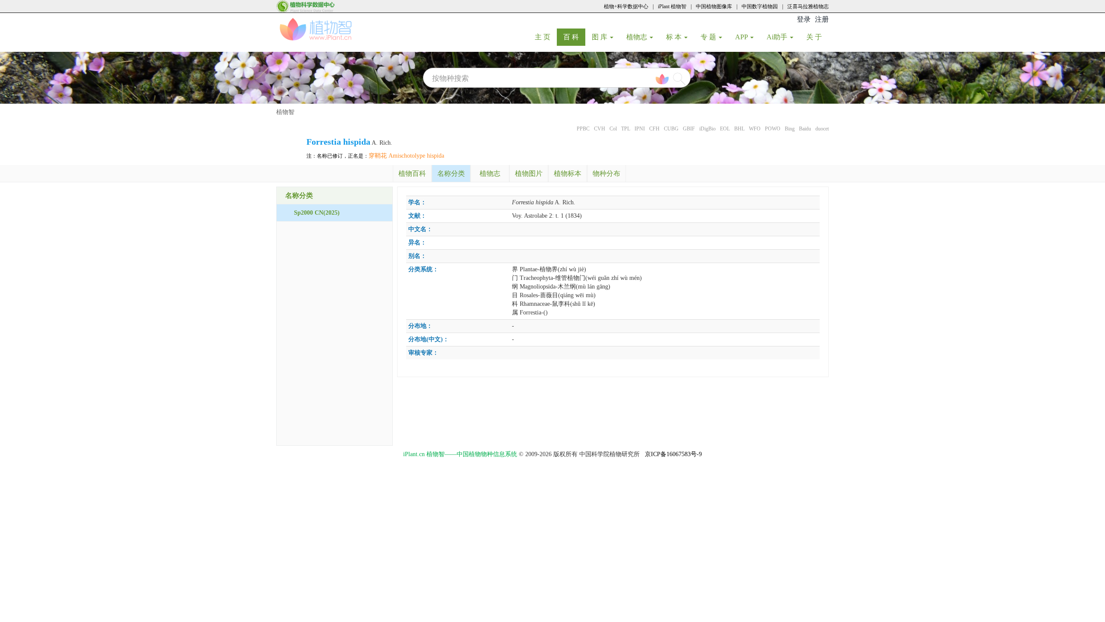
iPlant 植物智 (672, 6)
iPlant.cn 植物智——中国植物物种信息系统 (460, 454)
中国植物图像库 (714, 6)
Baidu (805, 129)
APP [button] (742, 37)
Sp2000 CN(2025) (317, 212)
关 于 (817, 37)
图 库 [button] (600, 37)
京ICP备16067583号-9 (673, 454)
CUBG (671, 129)
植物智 (285, 112)
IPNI (640, 129)
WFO (755, 129)
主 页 (546, 37)
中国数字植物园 (760, 6)
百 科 (574, 37)
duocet (822, 129)
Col (613, 129)
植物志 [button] (637, 37)
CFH (654, 129)
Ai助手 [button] (778, 37)
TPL (625, 129)
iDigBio (707, 129)
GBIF (689, 129)
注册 (822, 19)
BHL (739, 129)
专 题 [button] (709, 37)
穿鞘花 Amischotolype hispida (406, 155)
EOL (725, 129)
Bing (790, 129)
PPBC (583, 129)
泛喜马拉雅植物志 (808, 6)
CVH (599, 129)
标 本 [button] (674, 37)
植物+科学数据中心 (626, 6)
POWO (772, 129)
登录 (804, 19)
